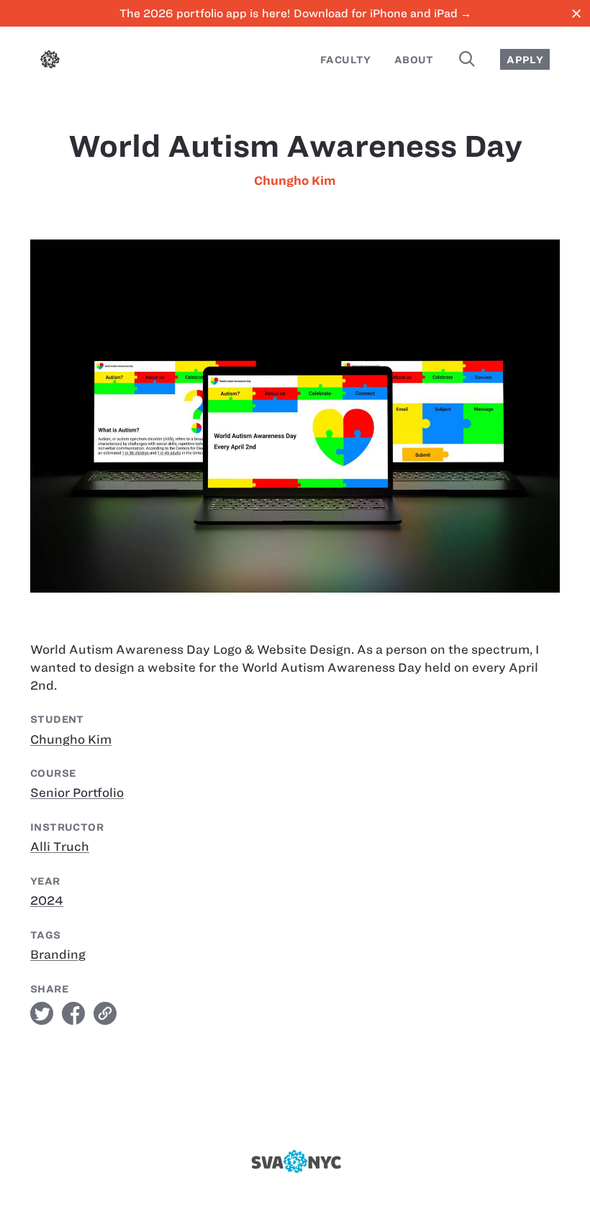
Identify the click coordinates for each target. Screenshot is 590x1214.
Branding (58, 954)
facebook (73, 1013)
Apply (525, 59)
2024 (46, 900)
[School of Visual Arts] (295, 1161)
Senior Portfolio (77, 792)
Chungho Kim (295, 180)
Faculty (345, 59)
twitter (41, 1013)
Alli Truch (59, 846)
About (414, 59)
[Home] (50, 62)
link (105, 1013)
